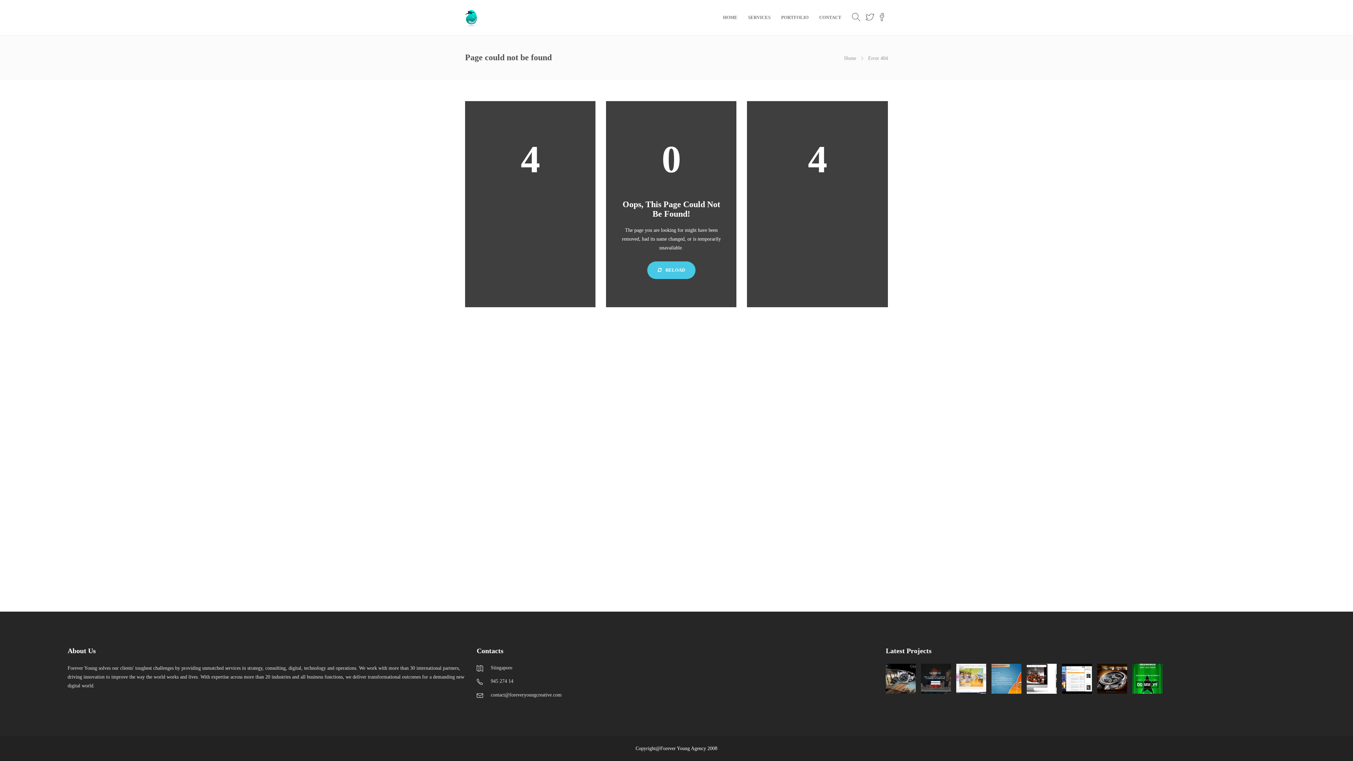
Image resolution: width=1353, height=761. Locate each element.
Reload (675, 270)
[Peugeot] (1006, 679)
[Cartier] (901, 679)
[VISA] (1077, 679)
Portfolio (795, 17)
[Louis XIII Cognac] (1042, 679)
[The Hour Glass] (1112, 679)
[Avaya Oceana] (936, 679)
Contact (830, 17)
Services (759, 17)
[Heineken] (1147, 679)
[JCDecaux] (971, 679)
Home (730, 17)
